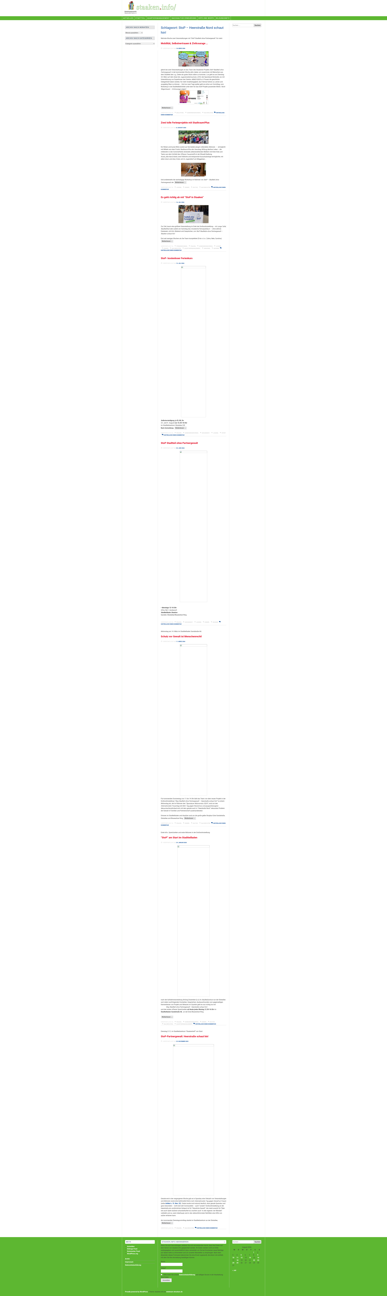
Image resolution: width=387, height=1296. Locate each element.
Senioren (207, 248)
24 (233, 1263)
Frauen (193, 246)
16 (258, 1258)
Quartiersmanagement (158, 18)
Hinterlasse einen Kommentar (174, 435)
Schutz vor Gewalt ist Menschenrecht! (181, 636)
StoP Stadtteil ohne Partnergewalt (179, 443)
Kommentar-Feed (133, 1251)
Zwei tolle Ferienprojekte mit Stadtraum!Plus (185, 122)
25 (237, 1263)
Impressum (129, 1262)
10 (233, 1258)
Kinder (187, 187)
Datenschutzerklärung (187, 1275)
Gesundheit (206, 433)
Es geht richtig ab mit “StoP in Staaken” (182, 197)
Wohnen (216, 248)
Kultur (195, 187)
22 (254, 1260)
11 (237, 1258)
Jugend (178, 187)
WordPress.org (132, 1254)
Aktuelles (128, 18)
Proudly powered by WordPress (136, 1292)
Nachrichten (208, 112)
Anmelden (131, 1246)
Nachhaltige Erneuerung (184, 18)
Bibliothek (180, 112)
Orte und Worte (206, 18)
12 (241, 1258)
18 (237, 1260)
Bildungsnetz (223, 18)
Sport (224, 433)
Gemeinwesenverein (193, 112)
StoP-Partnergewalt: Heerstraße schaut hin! (184, 1036)
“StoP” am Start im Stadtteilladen (179, 837)
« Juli (234, 1270)
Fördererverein (181, 246)
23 (258, 1260)
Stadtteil (140, 18)
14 (250, 1258)
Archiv (127, 1259)
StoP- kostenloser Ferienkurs (176, 258)
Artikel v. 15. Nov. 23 (172, 1203)
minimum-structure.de (174, 1292)
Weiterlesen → (167, 108)
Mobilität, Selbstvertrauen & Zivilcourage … (184, 43)
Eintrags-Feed (132, 1249)
